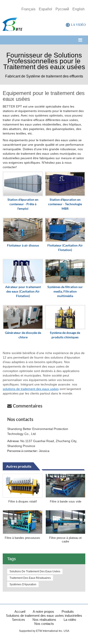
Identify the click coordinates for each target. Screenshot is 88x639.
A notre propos (43, 611)
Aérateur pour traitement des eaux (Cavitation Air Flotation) (23, 291)
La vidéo (70, 619)
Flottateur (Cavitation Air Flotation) (65, 247)
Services (18, 619)
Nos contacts (20, 419)
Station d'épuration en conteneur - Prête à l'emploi (22, 204)
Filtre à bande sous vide (65, 501)
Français (28, 9)
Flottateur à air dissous (23, 245)
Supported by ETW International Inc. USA (44, 630)
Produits (68, 611)
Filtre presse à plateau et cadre (65, 539)
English (78, 9)
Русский (62, 9)
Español (45, 9)
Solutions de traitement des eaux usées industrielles (44, 615)
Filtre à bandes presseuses (22, 538)
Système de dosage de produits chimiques (65, 335)
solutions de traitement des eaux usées (31, 389)
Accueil (19, 611)
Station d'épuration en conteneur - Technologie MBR (65, 204)
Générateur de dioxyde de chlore (23, 335)
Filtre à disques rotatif (22, 501)
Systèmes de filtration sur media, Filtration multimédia (65, 291)
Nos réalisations (44, 619)
